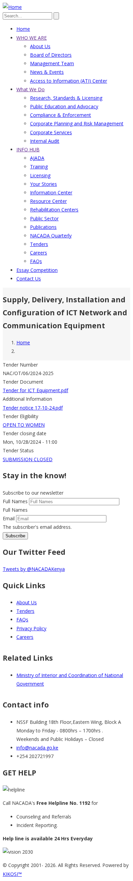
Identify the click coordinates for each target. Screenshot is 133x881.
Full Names (15, 501)
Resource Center (48, 201)
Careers (38, 252)
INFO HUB (28, 149)
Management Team (52, 63)
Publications (43, 227)
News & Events (47, 72)
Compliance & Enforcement (60, 115)
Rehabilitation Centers (54, 209)
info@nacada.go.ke (37, 747)
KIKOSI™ (12, 874)
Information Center (51, 192)
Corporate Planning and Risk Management (76, 123)
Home (23, 29)
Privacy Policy (31, 628)
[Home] (12, 7)
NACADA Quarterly (51, 235)
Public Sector (44, 218)
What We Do (30, 89)
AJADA (37, 158)
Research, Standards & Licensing (66, 98)
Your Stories (43, 184)
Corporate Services (51, 132)
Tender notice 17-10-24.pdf (33, 407)
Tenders (39, 244)
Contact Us (28, 278)
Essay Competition (37, 270)
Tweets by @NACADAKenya (34, 569)
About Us (40, 46)
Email (9, 518)
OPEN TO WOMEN (24, 425)
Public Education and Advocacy (64, 106)
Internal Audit (44, 141)
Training (39, 166)
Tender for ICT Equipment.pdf (35, 390)
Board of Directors (51, 55)
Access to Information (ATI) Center (68, 81)
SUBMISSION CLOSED (28, 459)
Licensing (40, 175)
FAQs (36, 261)
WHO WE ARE (31, 38)
